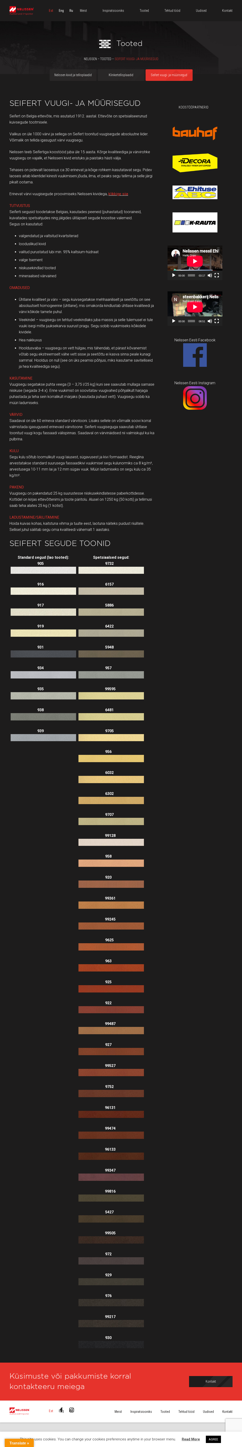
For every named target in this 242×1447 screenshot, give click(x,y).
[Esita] (173, 275)
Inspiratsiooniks (141, 1412)
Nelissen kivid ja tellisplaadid (73, 75)
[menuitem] (51, 10)
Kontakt (227, 1412)
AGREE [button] (213, 1439)
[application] (195, 263)
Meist (118, 1412)
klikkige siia (118, 194)
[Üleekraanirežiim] (216, 275)
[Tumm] (209, 275)
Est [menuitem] (51, 10)
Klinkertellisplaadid (121, 75)
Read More (191, 1439)
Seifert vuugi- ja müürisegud (169, 75)
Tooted (165, 1412)
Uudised (208, 1412)
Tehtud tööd (186, 1412)
